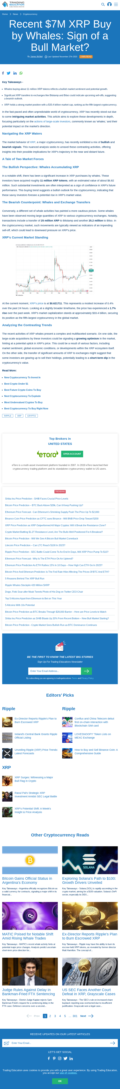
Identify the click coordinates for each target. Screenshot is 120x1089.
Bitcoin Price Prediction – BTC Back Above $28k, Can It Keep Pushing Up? (44, 505)
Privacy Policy (87, 678)
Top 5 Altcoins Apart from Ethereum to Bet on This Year (33, 598)
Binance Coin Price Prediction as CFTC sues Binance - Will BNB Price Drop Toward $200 (51, 518)
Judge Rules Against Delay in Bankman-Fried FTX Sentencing (28, 992)
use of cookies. (68, 1073)
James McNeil (36, 56)
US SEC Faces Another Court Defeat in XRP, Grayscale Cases (88, 992)
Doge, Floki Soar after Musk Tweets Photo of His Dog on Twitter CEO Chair (44, 592)
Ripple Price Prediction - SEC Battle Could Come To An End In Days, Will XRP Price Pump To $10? (56, 552)
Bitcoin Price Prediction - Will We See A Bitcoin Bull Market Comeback (41, 538)
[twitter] (65, 1058)
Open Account (72, 454)
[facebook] (49, 1058)
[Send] (86, 671)
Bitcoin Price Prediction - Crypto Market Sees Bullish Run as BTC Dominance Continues (51, 625)
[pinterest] (54, 1058)
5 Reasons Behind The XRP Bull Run (24, 578)
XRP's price (36, 303)
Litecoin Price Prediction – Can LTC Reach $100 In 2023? (35, 545)
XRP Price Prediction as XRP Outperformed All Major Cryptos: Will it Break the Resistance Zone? (55, 525)
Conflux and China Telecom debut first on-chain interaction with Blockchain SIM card (94, 722)
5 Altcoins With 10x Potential (20, 605)
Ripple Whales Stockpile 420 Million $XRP (27, 585)
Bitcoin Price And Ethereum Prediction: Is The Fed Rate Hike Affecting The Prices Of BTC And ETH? (57, 572)
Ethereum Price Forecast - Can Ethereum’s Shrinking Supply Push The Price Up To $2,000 (52, 512)
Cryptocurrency (30, 14)
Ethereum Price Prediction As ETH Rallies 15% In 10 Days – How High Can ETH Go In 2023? (53, 565)
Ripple (7, 416)
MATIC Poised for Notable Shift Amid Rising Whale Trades (27, 936)
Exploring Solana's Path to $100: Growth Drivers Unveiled (89, 880)
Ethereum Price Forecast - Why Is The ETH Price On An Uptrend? (39, 558)
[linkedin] (71, 1058)
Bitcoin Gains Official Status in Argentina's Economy (27, 880)
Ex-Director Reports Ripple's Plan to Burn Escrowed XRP (89, 936)
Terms (75, 678)
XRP (32, 142)
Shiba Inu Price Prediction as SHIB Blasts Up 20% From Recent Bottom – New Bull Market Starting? (57, 618)
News (15, 14)
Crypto (31, 416)
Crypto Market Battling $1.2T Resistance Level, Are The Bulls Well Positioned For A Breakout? (54, 532)
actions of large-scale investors (52, 121)
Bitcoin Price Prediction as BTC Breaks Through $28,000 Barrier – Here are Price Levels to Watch (55, 612)
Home (5, 14)
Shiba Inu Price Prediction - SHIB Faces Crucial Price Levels (36, 498)
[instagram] (59, 1058)
